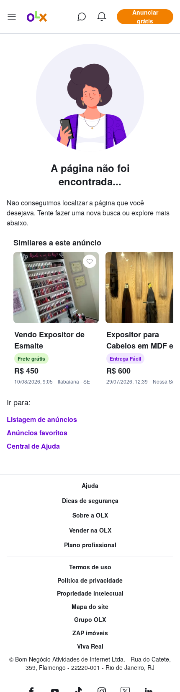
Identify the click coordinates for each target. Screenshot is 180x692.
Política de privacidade (90, 580)
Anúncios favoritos (37, 432)
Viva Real (90, 646)
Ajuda (90, 486)
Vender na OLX (90, 530)
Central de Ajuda (33, 446)
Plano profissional (90, 545)
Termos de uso (90, 567)
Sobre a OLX (90, 515)
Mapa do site (90, 607)
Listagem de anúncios (42, 419)
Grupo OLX (90, 620)
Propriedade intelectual (90, 593)
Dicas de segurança (90, 501)
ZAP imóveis (90, 633)
